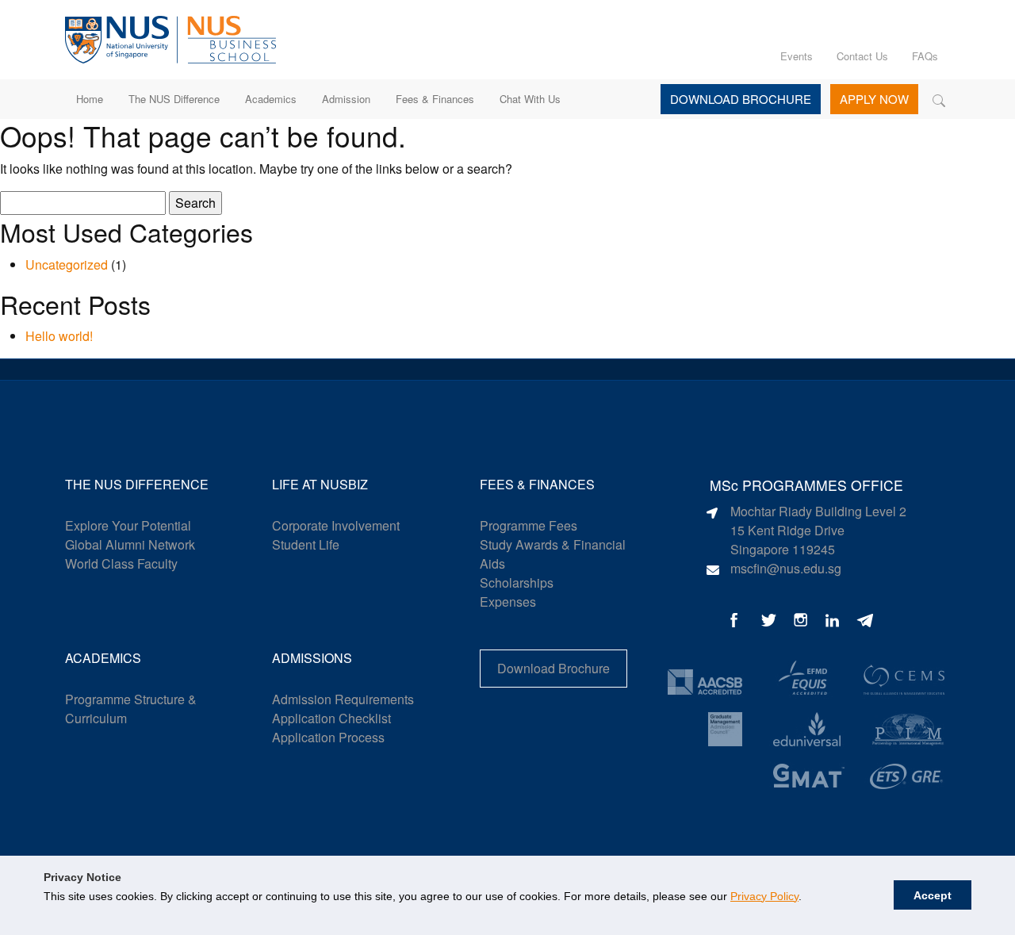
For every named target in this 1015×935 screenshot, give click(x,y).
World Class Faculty (121, 563)
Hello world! (59, 336)
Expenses (508, 601)
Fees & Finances (435, 98)
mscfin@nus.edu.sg (785, 568)
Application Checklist (331, 718)
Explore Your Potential (128, 525)
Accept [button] (933, 895)
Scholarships (516, 582)
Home (89, 98)
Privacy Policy (764, 896)
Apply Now (874, 98)
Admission (346, 98)
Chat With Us (530, 98)
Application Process (328, 737)
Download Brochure (740, 98)
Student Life (305, 544)
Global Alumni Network (130, 544)
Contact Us (862, 55)
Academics (271, 98)
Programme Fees (528, 525)
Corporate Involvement (336, 525)
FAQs (925, 55)
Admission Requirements (343, 699)
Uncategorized (66, 264)
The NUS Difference (174, 98)
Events (796, 55)
